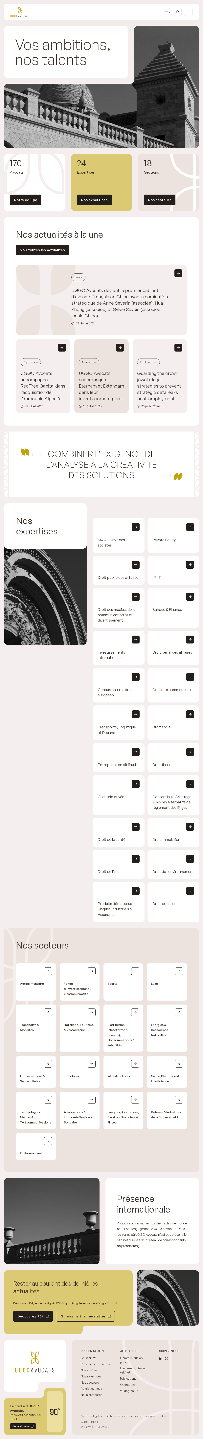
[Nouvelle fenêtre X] (166, 1358)
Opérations (128, 1385)
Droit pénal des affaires (172, 652)
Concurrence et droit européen (115, 692)
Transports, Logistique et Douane (117, 730)
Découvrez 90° (30, 1316)
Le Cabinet (88, 1358)
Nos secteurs (159, 200)
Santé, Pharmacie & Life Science (165, 1078)
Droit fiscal (161, 764)
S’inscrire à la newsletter (83, 1316)
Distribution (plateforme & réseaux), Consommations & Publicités (121, 1035)
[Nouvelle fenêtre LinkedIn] (160, 1358)
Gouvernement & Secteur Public (32, 1078)
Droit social (161, 727)
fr (166, 12)
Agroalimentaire (32, 983)
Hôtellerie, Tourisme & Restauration (79, 1027)
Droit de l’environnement (173, 871)
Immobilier (71, 1076)
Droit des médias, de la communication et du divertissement (116, 614)
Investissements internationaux (111, 655)
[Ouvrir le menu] (189, 12)
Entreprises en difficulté (118, 764)
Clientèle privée (111, 796)
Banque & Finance (167, 609)
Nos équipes (89, 1370)
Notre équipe (25, 200)
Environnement (31, 1153)
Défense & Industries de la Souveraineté (166, 1114)
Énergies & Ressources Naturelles (159, 1030)
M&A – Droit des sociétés (111, 542)
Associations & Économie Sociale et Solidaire (79, 1117)
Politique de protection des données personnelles (136, 1416)
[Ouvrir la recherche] (178, 12)
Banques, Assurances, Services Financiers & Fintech (123, 1117)
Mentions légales (91, 1416)
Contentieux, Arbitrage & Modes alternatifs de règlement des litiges (171, 802)
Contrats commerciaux (171, 689)
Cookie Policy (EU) (91, 1421)
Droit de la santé (111, 839)
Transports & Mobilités (29, 1027)
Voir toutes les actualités (42, 250)
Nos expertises (94, 200)
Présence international (96, 1364)
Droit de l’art (108, 871)
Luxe (154, 983)
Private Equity (164, 539)
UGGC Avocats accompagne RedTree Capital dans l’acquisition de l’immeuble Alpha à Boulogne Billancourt (43, 386)
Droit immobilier (165, 839)
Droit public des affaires (118, 577)
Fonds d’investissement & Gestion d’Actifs (78, 989)
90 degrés (127, 1391)
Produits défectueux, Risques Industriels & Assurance (115, 908)
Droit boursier (164, 903)
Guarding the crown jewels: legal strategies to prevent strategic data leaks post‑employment (159, 385)
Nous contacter (91, 1395)
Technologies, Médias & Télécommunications (35, 1117)
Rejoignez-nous (91, 1389)
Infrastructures (118, 1076)
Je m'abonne (19, 1427)
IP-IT (156, 577)
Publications (128, 1378)
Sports (112, 983)
